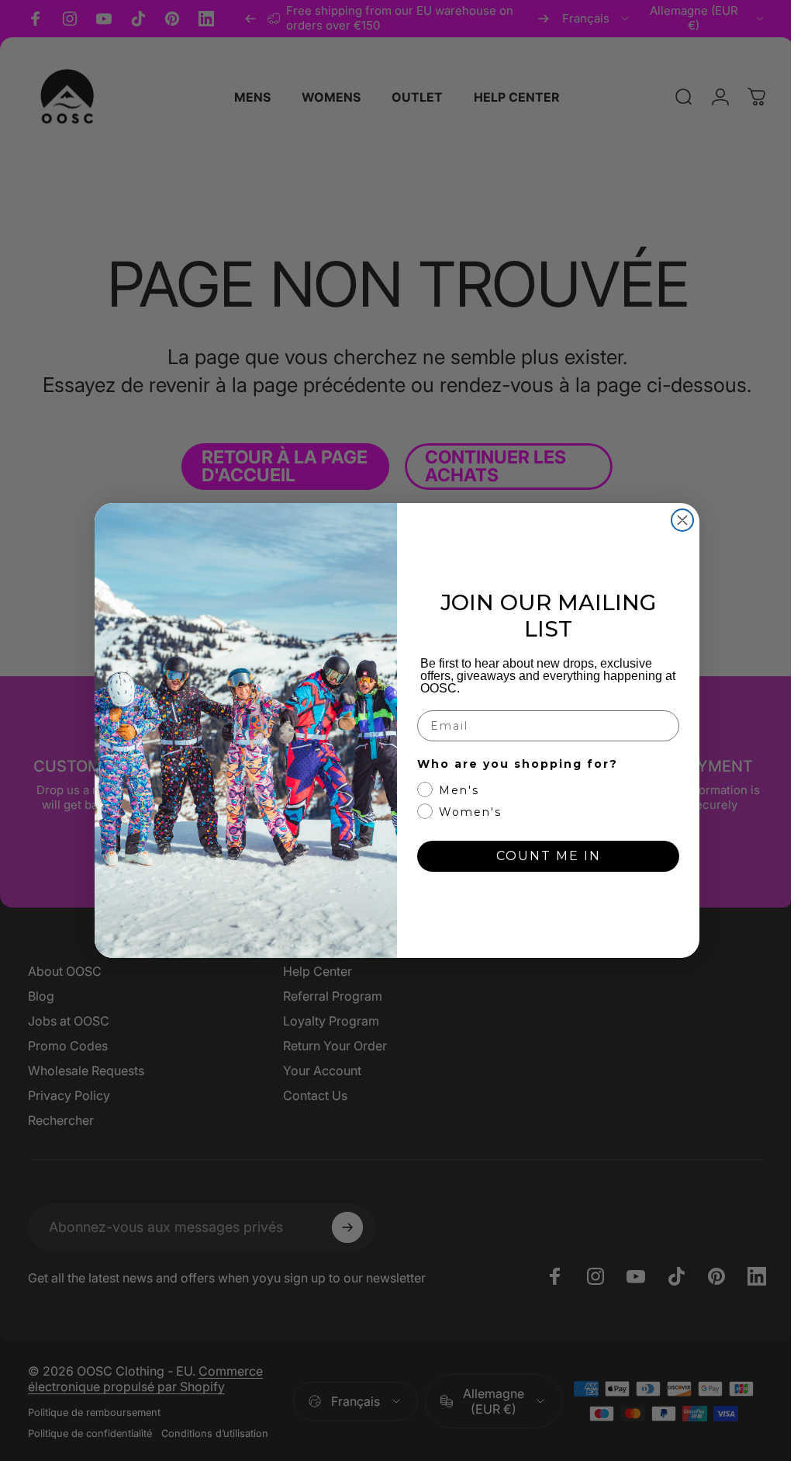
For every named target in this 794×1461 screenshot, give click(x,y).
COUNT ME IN (542, 855)
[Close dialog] (677, 520)
